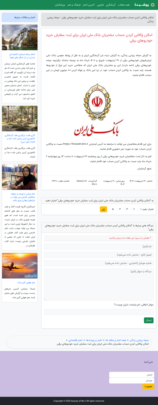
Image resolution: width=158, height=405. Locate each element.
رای (103, 209)
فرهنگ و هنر (73, 5)
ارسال (149, 320)
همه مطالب (124, 5)
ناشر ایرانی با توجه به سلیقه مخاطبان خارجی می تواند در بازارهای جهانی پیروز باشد (23, 197)
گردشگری (110, 5)
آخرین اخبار (89, 5)
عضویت (148, 386)
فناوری (100, 5)
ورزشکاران (60, 5)
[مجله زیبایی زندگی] (144, 5)
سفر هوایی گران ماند (26, 282)
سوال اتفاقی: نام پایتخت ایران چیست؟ (134, 305)
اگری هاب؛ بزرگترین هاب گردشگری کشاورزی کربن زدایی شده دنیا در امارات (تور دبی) (20, 138)
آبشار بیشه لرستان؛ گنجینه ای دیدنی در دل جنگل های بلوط (22, 56)
